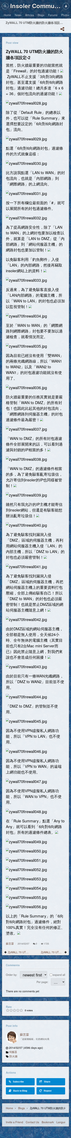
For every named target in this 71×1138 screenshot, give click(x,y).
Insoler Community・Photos (35, 5)
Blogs (21, 1108)
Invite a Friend (14, 1122)
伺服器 (13, 1052)
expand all (59, 975)
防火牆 (13, 1056)
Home (9, 1108)
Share (47, 1081)
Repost (47, 1091)
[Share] (62, 29)
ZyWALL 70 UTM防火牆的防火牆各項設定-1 (19, 952)
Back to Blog (20, 1091)
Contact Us (32, 1122)
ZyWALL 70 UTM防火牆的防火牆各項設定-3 (52, 952)
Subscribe (18, 1081)
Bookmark (48, 1122)
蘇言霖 (10, 943)
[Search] (5, 6)
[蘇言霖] (12, 1037)
